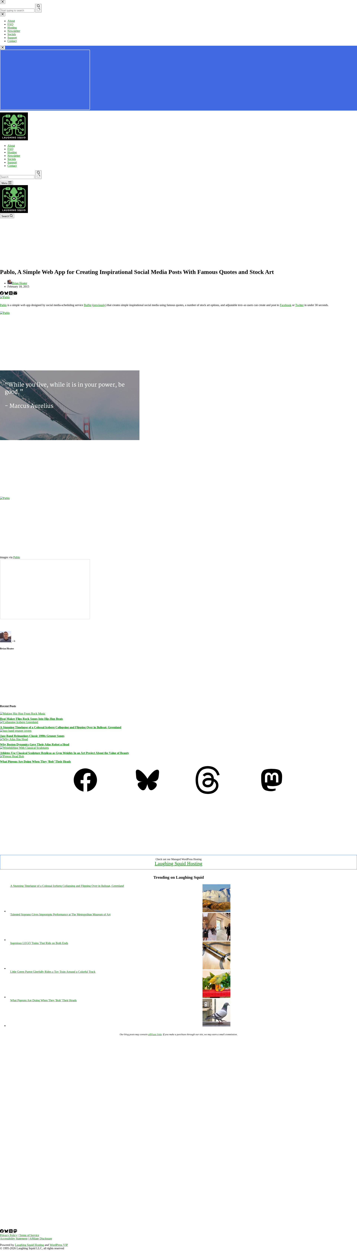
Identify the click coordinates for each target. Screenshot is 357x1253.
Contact (12, 165)
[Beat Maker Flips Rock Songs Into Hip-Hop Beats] (22, 713)
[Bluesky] (6, 294)
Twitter (299, 305)
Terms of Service (29, 1235)
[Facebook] (2, 294)
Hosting (12, 152)
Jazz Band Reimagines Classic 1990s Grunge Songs (32, 735)
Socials (11, 159)
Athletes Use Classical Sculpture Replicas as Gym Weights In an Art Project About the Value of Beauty (64, 753)
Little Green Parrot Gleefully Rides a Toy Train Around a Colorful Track (52, 971)
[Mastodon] (272, 793)
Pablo (3, 305)
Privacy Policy (8, 1235)
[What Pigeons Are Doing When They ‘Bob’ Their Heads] (12, 756)
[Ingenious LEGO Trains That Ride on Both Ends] (216, 968)
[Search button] (38, 174)
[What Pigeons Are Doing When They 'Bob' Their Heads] (216, 1025)
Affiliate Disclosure (40, 1238)
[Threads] (11, 294)
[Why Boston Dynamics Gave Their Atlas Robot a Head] (14, 739)
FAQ (10, 149)
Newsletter (13, 155)
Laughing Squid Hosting (178, 863)
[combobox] (17, 177)
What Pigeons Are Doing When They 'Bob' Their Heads (43, 1000)
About (11, 145)
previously (99, 305)
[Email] (15, 294)
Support (12, 162)
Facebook (285, 305)
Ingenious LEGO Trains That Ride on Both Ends (39, 943)
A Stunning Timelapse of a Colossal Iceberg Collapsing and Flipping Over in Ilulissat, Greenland (60, 727)
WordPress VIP (59, 1244)
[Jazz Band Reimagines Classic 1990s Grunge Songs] (15, 730)
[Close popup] (2, 48)
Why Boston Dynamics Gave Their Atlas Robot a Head (34, 744)
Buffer (87, 305)
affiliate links (155, 1034)
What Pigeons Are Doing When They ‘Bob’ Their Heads (35, 761)
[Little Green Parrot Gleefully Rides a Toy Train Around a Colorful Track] (216, 997)
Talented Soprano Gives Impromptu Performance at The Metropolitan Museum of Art (60, 914)
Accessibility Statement (13, 1238)
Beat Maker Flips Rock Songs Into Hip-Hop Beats (31, 718)
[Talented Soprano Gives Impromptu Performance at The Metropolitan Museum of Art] (216, 939)
